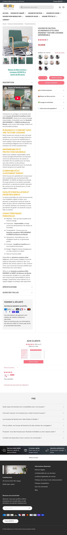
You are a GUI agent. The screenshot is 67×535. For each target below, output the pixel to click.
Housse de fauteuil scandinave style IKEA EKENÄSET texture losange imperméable (35, 24)
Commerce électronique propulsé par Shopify (24, 529)
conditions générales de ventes (45, 476)
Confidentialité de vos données (45, 473)
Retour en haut (33, 457)
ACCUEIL (6, 13)
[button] (63, 7)
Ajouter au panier (56, 78)
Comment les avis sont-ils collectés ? (16, 385)
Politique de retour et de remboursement (48, 480)
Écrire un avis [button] (33, 362)
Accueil (4, 24)
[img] (8, 372)
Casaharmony (9, 529)
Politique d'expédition (42, 483)
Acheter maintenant (51, 83)
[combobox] (36, 7)
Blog (36, 490)
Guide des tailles (59, 52)
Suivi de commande (41, 487)
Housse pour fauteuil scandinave (15, 24)
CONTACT (6, 20)
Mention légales (40, 470)
